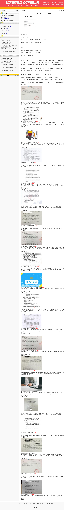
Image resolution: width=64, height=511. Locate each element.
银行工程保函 (4, 32)
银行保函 (4, 33)
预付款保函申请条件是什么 (6, 42)
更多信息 (22, 500)
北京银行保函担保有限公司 (26, 104)
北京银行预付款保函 (6, 26)
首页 (19, 8)
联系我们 (50, 8)
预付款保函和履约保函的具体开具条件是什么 (9, 51)
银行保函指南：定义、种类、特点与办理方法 (9, 48)
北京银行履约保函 (5, 25)
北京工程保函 (4, 30)
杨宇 (52, 503)
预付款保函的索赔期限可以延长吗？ (7, 58)
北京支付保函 (4, 28)
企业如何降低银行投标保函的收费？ (7, 70)
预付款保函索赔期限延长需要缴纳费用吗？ (8, 61)
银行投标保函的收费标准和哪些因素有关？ (8, 67)
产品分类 (32, 8)
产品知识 (38, 8)
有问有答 (44, 8)
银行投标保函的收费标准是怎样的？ (7, 64)
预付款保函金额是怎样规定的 (6, 39)
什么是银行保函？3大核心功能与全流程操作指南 (9, 45)
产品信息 (25, 8)
